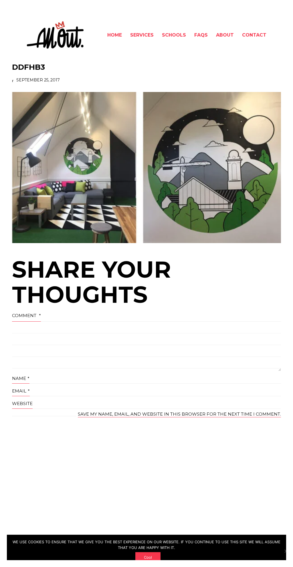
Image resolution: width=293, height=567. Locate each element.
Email (21, 391)
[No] (286, 551)
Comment (26, 315)
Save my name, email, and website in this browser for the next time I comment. (179, 414)
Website (22, 403)
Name (20, 378)
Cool (148, 557)
